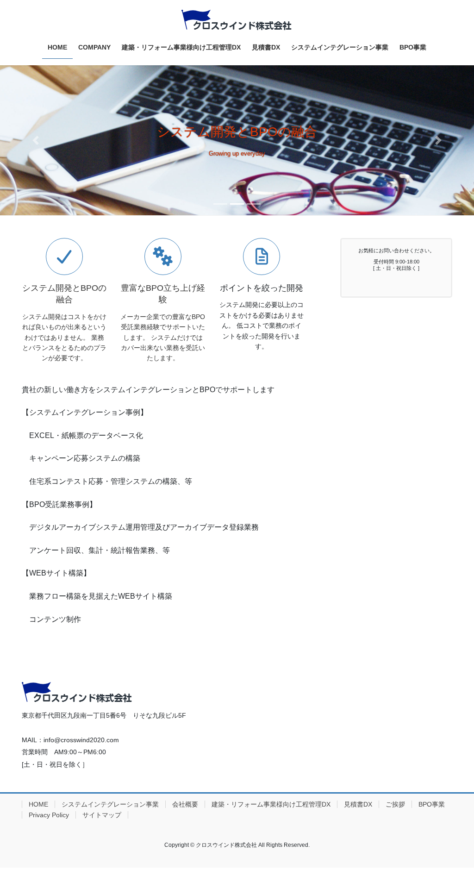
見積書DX (358, 804)
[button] (35, 140)
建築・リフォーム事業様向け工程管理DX (271, 804)
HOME (38, 804)
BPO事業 (431, 804)
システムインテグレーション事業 (110, 804)
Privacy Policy (49, 815)
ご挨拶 (395, 804)
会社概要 (185, 804)
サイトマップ (101, 815)
